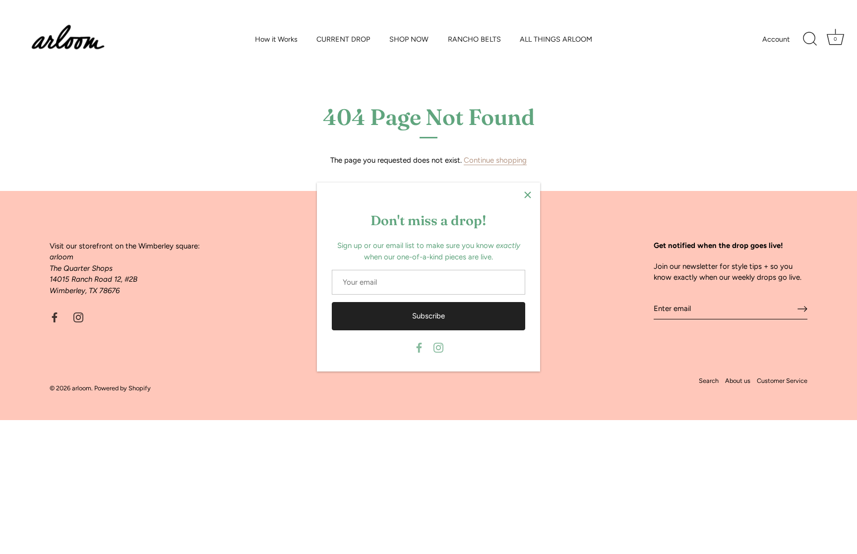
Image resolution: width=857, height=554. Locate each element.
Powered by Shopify (122, 388)
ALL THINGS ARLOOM (556, 39)
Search (709, 380)
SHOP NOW (408, 39)
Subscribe (428, 315)
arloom (81, 388)
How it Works (276, 39)
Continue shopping (495, 160)
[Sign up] (802, 308)
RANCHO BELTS (474, 39)
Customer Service (782, 380)
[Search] (810, 39)
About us (737, 380)
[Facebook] (419, 347)
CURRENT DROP (343, 39)
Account (776, 39)
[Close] (528, 195)
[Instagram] (438, 347)
